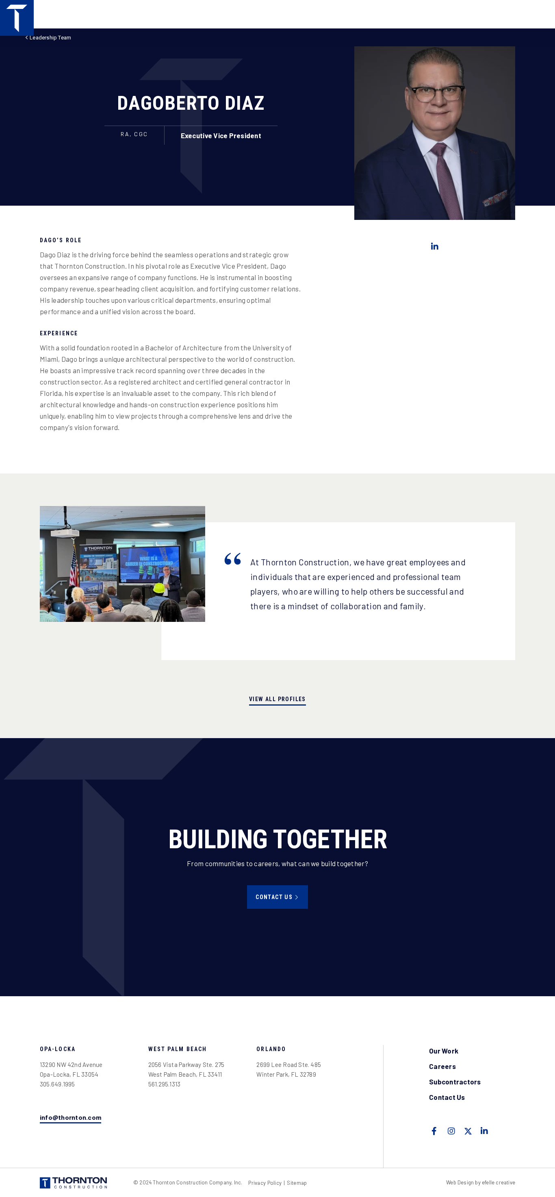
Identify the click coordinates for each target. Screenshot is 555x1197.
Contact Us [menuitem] (447, 1097)
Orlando (271, 1049)
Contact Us (274, 897)
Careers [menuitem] (442, 1066)
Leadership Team (50, 38)
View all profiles (277, 699)
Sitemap (297, 1183)
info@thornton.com (70, 1117)
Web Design (460, 1182)
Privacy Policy (265, 1183)
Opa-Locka (58, 1049)
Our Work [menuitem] (443, 1051)
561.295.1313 (164, 1084)
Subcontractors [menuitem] (455, 1082)
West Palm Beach (177, 1049)
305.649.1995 (57, 1084)
